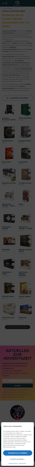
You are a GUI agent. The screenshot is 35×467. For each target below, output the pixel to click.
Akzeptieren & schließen (17, 453)
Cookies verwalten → (18, 459)
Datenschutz (22, 463)
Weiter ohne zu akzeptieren (12, 426)
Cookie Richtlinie (13, 463)
